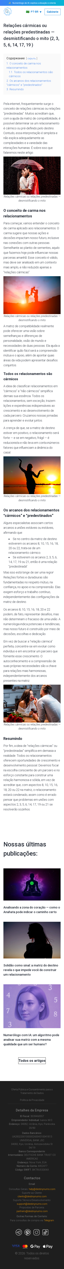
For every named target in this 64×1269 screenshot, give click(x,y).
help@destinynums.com (42, 1189)
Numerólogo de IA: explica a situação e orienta (34, 3)
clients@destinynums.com (32, 1196)
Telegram (49, 1220)
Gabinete (52, 11)
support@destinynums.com (32, 1204)
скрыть (31, 58)
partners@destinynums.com (32, 1211)
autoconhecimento (15, 661)
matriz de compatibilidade (41, 118)
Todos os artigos (32, 1061)
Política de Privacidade (32, 1100)
